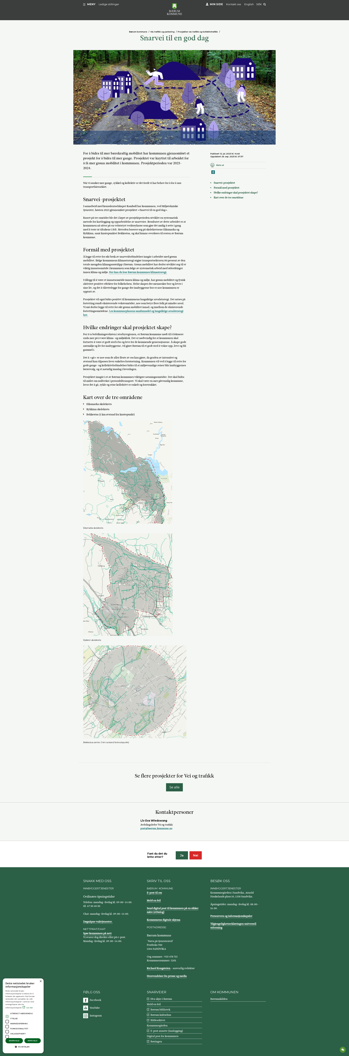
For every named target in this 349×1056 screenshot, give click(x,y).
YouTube (95, 1008)
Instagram (96, 1015)
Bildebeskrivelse (91, 142)
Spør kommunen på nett (97, 933)
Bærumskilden (219, 999)
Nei (195, 855)
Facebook (95, 1000)
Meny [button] (91, 4)
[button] (23, 1046)
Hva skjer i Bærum (161, 999)
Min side (216, 4)
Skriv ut (220, 165)
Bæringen (156, 1041)
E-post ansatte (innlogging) (167, 1031)
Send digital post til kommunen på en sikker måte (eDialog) (172, 910)
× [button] (41, 981)
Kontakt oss (233, 4)
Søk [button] (259, 4)
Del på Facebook (213, 173)
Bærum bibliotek (160, 1009)
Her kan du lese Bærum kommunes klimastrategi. (138, 272)
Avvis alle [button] (32, 1040)
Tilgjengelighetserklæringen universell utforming (233, 926)
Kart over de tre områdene (228, 197)
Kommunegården (157, 1025)
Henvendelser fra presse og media (167, 976)
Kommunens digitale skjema (163, 920)
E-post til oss (154, 893)
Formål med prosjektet (226, 187)
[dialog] (23, 1015)
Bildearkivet (158, 1020)
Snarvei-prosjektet (224, 183)
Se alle (174, 787)
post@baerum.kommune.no (156, 828)
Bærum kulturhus (161, 1015)
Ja (181, 855)
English (249, 4)
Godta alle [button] (14, 1040)
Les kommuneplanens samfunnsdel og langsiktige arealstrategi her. (133, 313)
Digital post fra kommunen (162, 1036)
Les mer (29, 1007)
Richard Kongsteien (158, 968)
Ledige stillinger (109, 4)
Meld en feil (154, 900)
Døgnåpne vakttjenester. (98, 921)
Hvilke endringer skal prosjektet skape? (236, 192)
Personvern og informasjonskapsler (231, 916)
